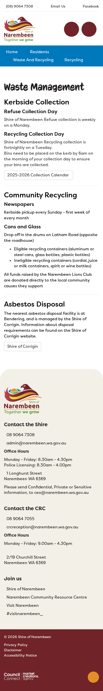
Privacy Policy (16, 645)
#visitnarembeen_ (24, 613)
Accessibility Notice (20, 655)
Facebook (91, 6)
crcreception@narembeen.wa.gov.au (42, 527)
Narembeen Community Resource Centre (46, 597)
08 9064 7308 (20, 434)
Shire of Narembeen (25, 589)
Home (12, 51)
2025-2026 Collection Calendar (38, 175)
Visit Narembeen (22, 605)
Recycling (73, 59)
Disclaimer (13, 650)
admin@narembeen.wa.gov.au (36, 443)
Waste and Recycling (33, 59)
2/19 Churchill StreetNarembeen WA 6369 (25, 560)
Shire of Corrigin (22, 346)
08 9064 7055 (20, 518)
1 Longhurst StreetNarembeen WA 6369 (25, 476)
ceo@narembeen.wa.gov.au (61, 492)
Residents (39, 51)
